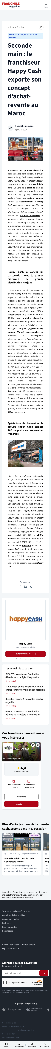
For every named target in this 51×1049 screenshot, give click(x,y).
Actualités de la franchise (13, 915)
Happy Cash (25, 643)
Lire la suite (10, 681)
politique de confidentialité (39, 990)
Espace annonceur (10, 948)
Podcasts (6, 923)
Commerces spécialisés (25, 647)
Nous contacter (8, 1034)
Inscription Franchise (10, 1037)
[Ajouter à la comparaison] (38, 745)
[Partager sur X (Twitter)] (31, 587)
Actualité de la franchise (24, 892)
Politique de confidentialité (13, 1026)
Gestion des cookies (26, 1030)
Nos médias (7, 931)
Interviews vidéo (9, 927)
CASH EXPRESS (22, 748)
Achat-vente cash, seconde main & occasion (23, 36)
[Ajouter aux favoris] (33, 745)
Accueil (5, 892)
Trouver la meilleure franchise (16, 911)
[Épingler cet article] (41, 27)
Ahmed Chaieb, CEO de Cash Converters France (19, 860)
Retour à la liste (17, 27)
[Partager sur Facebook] (20, 587)
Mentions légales (9, 1023)
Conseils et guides (10, 919)
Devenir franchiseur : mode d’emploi (18, 944)
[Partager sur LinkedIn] (25, 587)
